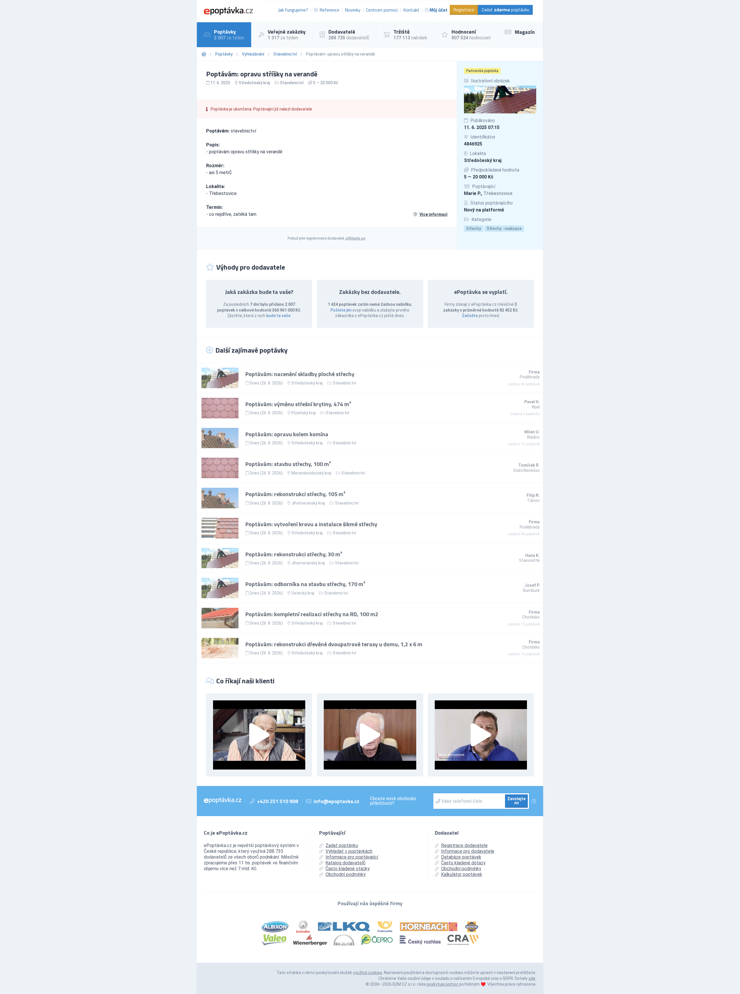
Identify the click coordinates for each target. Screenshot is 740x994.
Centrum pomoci (382, 9)
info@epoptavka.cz (336, 801)
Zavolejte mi (516, 800)
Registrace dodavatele (464, 845)
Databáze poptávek (461, 857)
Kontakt (411, 9)
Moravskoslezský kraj (311, 473)
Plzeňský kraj (303, 413)
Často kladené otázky (347, 868)
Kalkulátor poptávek (461, 874)
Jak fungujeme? (293, 9)
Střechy (473, 228)
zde (531, 978)
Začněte (470, 315)
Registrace (463, 9)
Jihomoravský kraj (308, 503)
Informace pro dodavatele (467, 851)
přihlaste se (355, 238)
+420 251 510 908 (277, 801)
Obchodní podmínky (345, 874)
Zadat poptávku (505, 9)
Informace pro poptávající (351, 857)
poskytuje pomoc (442, 984)
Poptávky (224, 54)
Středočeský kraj (483, 160)
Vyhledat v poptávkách (348, 851)
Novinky (352, 9)
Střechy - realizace (504, 228)
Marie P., (488, 193)
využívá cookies (367, 972)
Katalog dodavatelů (345, 863)
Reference (329, 9)
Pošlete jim (341, 310)
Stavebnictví (285, 54)
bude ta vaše (278, 315)
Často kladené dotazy (463, 863)
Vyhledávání (253, 54)
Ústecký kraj (302, 593)
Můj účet (438, 9)
